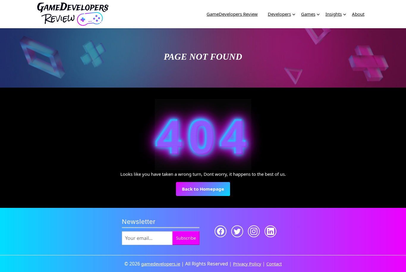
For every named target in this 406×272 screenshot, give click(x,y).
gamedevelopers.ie (160, 264)
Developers (279, 14)
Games (308, 14)
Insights (333, 14)
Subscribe (186, 238)
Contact (274, 264)
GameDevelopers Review (232, 14)
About (358, 14)
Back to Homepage (206, 191)
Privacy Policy (247, 264)
